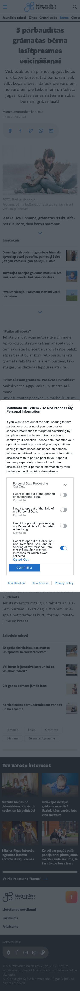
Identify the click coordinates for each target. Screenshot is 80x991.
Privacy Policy (64, 583)
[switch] (63, 495)
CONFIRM (24, 567)
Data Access (40, 583)
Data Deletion (16, 583)
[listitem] (40, 485)
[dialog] (40, 495)
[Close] (72, 408)
